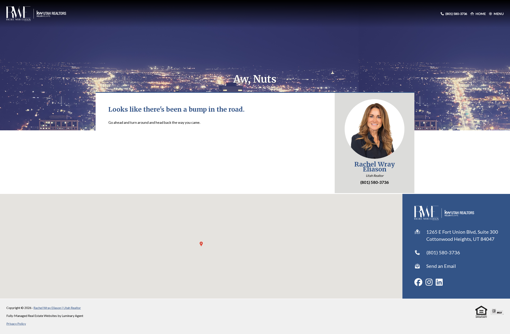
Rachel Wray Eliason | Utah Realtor (57, 308)
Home (481, 13)
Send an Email (441, 266)
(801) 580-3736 (443, 252)
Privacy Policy (16, 323)
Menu (499, 13)
